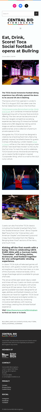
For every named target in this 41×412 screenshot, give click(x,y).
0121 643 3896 (7, 375)
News (4, 323)
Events (20, 321)
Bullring (5, 321)
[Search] (36, 14)
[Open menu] (20, 28)
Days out (13, 321)
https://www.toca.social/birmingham (21, 310)
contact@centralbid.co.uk (11, 377)
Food (25, 321)
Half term (32, 321)
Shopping (10, 323)
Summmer (18, 323)
